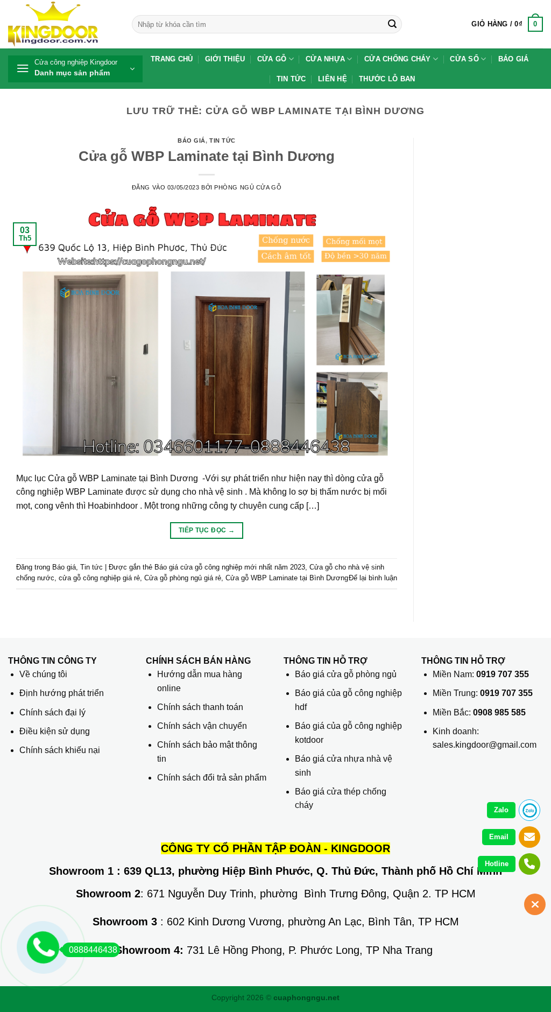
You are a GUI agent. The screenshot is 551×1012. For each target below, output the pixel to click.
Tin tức (291, 79)
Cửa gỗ (272, 59)
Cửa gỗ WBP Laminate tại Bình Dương (207, 156)
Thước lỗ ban (387, 79)
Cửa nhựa (325, 59)
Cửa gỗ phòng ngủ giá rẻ (182, 578)
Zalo (501, 810)
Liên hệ (332, 79)
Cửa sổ (464, 59)
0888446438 (93, 949)
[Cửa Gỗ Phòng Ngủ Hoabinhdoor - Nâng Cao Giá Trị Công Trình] (62, 24)
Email (498, 837)
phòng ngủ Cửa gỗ (247, 187)
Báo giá (513, 59)
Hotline (496, 864)
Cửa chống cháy (397, 59)
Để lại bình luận (373, 578)
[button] (507, 24)
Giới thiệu (225, 59)
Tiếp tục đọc (207, 530)
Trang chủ (172, 59)
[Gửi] (392, 24)
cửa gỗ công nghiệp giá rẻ (99, 578)
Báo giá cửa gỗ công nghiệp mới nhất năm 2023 (229, 567)
